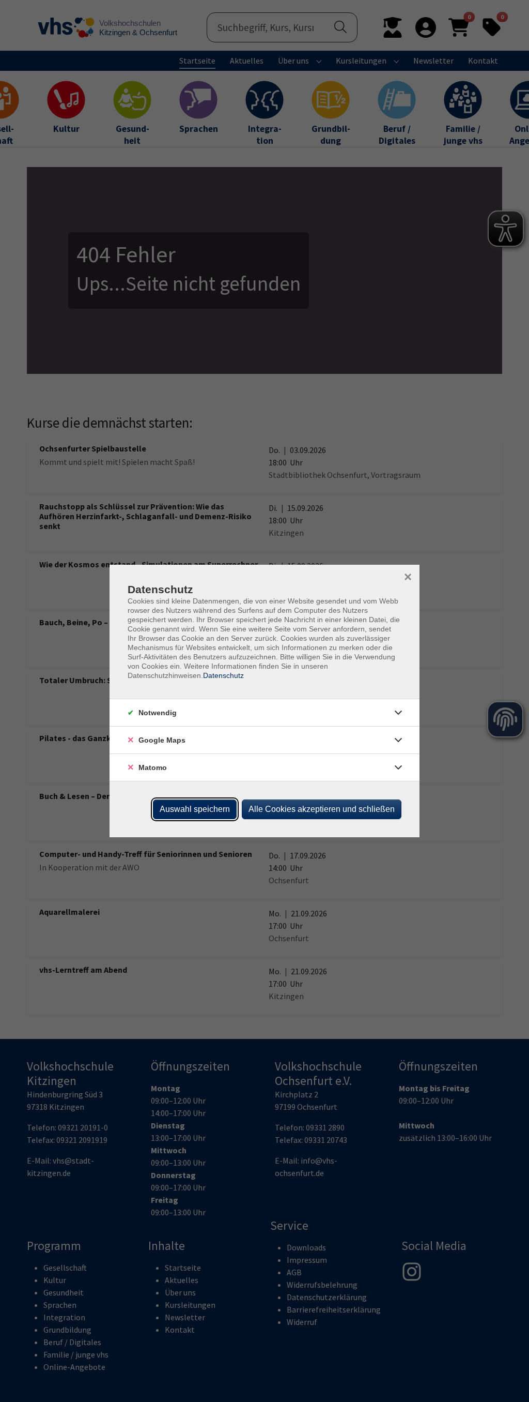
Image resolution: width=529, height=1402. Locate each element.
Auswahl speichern (195, 809)
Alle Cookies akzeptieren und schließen (321, 809)
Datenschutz (223, 675)
